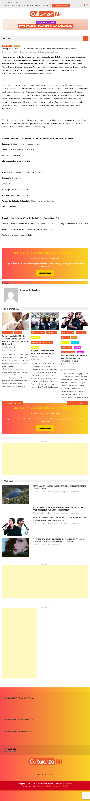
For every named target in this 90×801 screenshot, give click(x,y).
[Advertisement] (45, 459)
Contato (12, 5)
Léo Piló (26, 283)
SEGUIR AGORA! (45, 273)
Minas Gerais (66, 347)
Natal (31, 283)
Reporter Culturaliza (29, 52)
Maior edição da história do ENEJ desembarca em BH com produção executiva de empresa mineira (58, 508)
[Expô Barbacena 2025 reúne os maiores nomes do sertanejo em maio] (74, 321)
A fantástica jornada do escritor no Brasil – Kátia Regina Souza (78, 403)
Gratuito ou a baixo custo (42, 342)
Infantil (35, 347)
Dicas (17, 46)
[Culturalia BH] (45, 761)
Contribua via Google (61, 5)
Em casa (18, 333)
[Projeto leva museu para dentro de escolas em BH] (45, 321)
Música (77, 347)
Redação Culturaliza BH (9, 350)
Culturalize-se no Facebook (19, 698)
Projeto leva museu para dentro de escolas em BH (42, 352)
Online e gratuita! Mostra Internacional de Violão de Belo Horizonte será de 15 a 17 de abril (15, 340)
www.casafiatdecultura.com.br (40, 229)
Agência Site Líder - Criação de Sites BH (53, 786)
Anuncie (20, 5)
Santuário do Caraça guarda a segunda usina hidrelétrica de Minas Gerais (59, 487)
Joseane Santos (36, 359)
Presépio (37, 283)
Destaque (65, 337)
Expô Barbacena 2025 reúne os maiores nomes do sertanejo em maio (74, 358)
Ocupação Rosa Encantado (14, 403)
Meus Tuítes (6, 725)
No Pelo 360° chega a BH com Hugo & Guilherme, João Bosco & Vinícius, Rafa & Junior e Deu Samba (59, 519)
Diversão (35, 337)
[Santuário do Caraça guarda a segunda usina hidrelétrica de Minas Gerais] (15, 494)
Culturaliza (7, 46)
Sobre (5, 5)
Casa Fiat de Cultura (15, 283)
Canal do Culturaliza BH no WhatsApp (37, 5)
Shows (80, 352)
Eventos (75, 342)
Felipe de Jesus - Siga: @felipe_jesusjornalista (68, 368)
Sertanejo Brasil (68, 352)
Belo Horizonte (38, 333)
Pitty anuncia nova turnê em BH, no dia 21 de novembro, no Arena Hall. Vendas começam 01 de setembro (59, 540)
